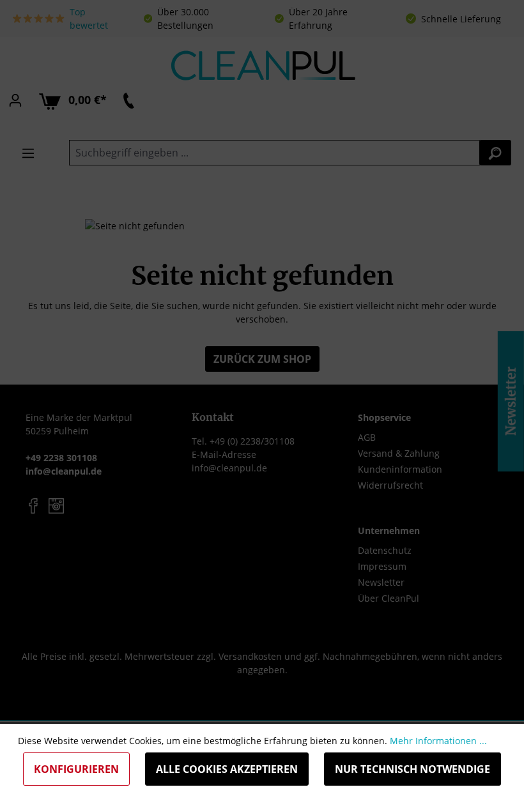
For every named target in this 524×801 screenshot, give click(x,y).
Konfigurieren (76, 769)
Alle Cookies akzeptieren (227, 769)
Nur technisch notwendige (412, 769)
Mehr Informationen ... (438, 741)
